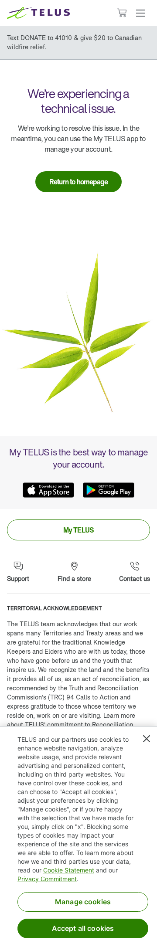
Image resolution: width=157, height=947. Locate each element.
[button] (140, 13)
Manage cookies (83, 901)
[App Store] (48, 490)
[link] (79, 182)
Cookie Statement (68, 870)
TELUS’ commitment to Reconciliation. (80, 724)
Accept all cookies (83, 928)
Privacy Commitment (47, 879)
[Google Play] (108, 490)
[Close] (146, 738)
